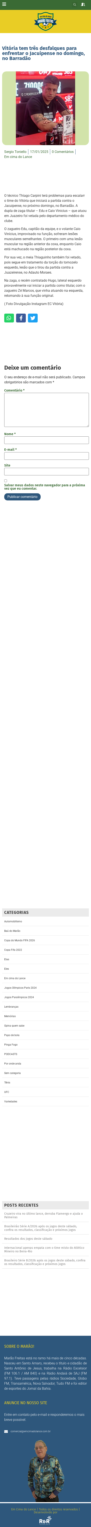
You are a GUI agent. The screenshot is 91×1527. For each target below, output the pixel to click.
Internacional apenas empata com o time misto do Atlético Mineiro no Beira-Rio (44, 1249)
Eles (6, 968)
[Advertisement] (45, 706)
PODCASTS (10, 1054)
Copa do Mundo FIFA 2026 (19, 940)
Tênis (7, 1082)
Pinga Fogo (11, 1044)
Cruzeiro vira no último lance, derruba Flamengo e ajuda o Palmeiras (43, 1215)
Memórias (10, 1016)
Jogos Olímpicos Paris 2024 (20, 987)
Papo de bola (11, 1035)
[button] (74, 4)
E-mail (10, 449)
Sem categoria (12, 1073)
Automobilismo (13, 921)
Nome (10, 434)
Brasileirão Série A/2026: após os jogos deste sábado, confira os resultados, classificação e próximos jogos (40, 1228)
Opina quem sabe (14, 1025)
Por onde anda (12, 1063)
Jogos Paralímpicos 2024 (19, 997)
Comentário (14, 390)
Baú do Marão (12, 930)
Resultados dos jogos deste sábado (28, 1239)
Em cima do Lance (18, 157)
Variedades (10, 1101)
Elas (6, 959)
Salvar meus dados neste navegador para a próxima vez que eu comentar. (44, 487)
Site (7, 465)
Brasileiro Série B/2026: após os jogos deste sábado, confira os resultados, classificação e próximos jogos (44, 1262)
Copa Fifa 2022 (13, 949)
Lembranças (11, 1006)
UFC (6, 1092)
